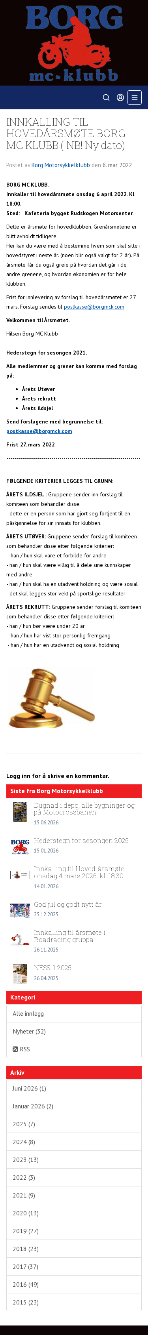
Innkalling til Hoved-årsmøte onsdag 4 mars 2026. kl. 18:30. (79, 872)
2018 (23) (26, 1249)
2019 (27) (26, 1231)
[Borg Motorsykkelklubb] (74, 43)
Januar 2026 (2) (33, 1106)
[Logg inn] (120, 97)
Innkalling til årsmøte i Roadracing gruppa (69, 936)
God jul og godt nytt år (68, 904)
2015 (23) (26, 1302)
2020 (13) (26, 1213)
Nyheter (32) (29, 1031)
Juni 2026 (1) (29, 1088)
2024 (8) (24, 1142)
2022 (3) (24, 1177)
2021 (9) (24, 1195)
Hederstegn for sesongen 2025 (81, 840)
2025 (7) (24, 1124)
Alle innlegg (28, 1013)
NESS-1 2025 (52, 967)
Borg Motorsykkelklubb (61, 165)
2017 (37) (25, 1266)
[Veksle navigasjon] (134, 97)
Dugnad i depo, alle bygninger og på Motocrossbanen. (84, 808)
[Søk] (106, 97)
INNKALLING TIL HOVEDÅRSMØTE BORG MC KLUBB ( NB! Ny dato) (66, 133)
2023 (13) (26, 1159)
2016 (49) (26, 1284)
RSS (24, 1049)
